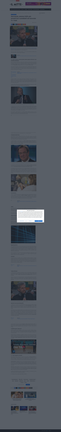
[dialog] (30, 216)
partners (22, 211)
